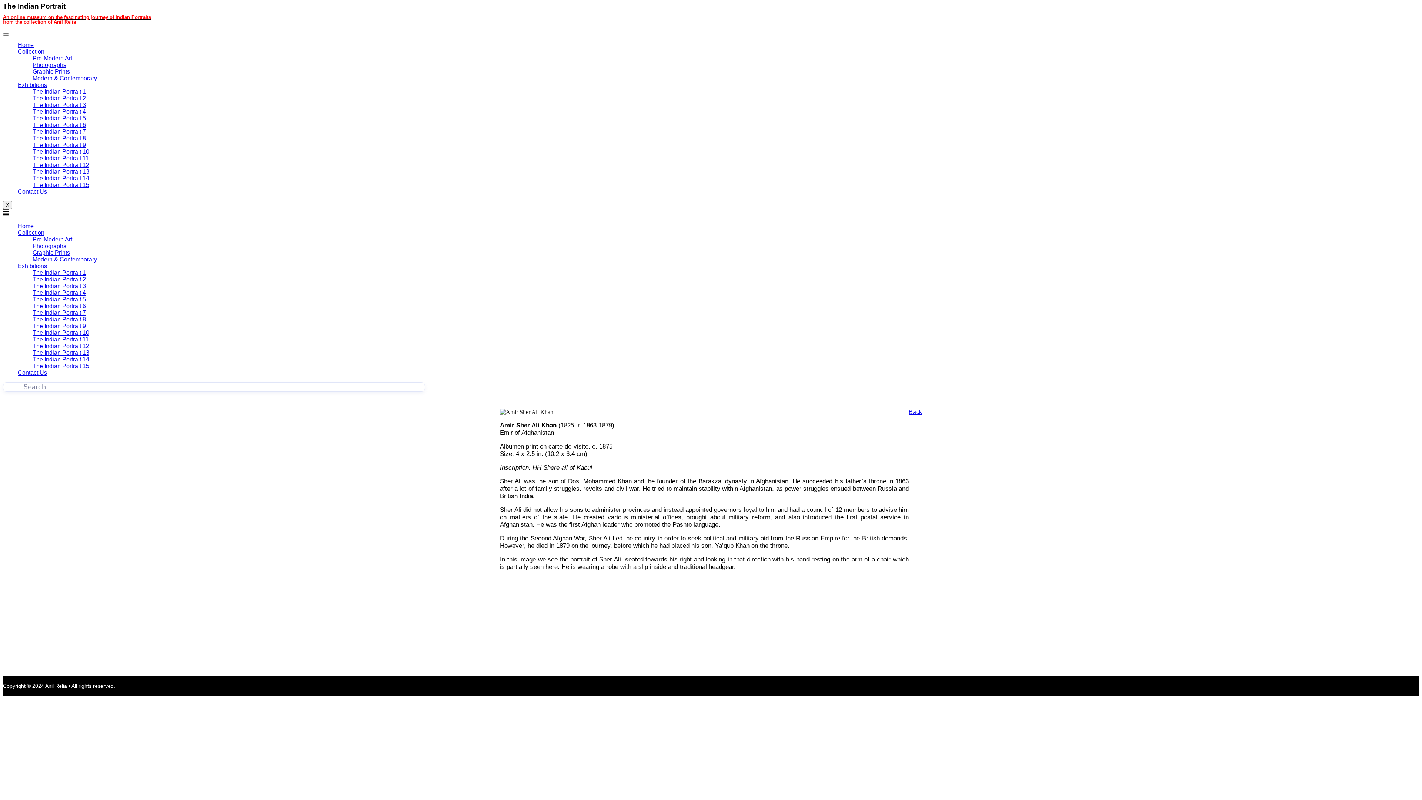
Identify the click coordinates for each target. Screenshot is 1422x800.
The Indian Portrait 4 (59, 112)
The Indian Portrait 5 (59, 118)
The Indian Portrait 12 (61, 165)
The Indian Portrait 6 (59, 125)
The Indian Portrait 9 (59, 145)
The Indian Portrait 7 (59, 132)
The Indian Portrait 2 (59, 98)
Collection (31, 52)
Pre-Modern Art (52, 58)
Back (915, 412)
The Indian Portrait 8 (59, 138)
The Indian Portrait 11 (61, 158)
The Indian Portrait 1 (59, 92)
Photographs (49, 65)
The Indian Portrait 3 (59, 105)
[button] (214, 213)
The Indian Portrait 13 (61, 172)
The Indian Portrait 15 (61, 185)
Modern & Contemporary (65, 78)
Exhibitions (32, 85)
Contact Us (32, 192)
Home (26, 45)
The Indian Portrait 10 (61, 152)
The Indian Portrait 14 (61, 178)
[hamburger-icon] (6, 34)
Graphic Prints (51, 72)
